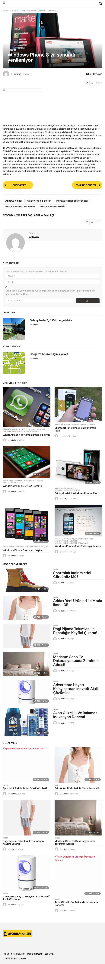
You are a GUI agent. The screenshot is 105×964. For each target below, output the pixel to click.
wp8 (20, 482)
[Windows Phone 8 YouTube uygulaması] (78, 520)
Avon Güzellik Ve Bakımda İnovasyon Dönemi (75, 715)
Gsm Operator (18, 954)
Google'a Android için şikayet (49, 354)
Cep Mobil (59, 539)
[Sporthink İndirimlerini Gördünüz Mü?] (26, 580)
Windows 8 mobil (10, 429)
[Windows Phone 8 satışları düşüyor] (26, 524)
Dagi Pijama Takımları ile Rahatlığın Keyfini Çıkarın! (75, 631)
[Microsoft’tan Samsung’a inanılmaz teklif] (78, 404)
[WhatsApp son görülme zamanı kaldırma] (26, 407)
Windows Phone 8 (14, 201)
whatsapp (22, 429)
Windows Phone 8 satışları (36, 547)
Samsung (75, 424)
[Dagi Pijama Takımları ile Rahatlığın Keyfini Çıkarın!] (26, 636)
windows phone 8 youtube (66, 541)
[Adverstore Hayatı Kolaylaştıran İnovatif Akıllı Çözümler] (26, 692)
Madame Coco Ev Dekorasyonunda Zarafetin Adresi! (76, 661)
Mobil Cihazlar (70, 539)
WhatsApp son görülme (13, 431)
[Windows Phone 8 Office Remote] (26, 462)
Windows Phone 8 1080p (39, 201)
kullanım (18, 480)
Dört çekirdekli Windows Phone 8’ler (76, 493)
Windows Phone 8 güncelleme (20, 206)
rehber (40, 480)
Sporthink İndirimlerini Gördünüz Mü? (72, 575)
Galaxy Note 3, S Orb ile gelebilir (51, 320)
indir (11, 480)
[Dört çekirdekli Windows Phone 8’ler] (78, 466)
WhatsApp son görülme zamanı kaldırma (26, 434)
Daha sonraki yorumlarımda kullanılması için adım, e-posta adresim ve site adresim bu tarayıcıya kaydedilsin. (50, 292)
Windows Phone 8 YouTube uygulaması (78, 546)
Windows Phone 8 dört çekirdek (72, 201)
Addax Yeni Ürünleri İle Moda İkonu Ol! (77, 603)
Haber (12, 50)
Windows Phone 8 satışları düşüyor (23, 550)
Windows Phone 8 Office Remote (22, 485)
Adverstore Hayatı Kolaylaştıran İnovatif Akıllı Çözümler (76, 689)
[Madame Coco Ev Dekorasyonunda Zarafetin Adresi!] (26, 664)
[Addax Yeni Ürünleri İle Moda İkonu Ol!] (26, 608)
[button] (100, 3)
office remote (30, 480)
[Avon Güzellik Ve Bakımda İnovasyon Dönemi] (26, 722)
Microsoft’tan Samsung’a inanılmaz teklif (75, 429)
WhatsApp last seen (36, 429)
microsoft (65, 424)
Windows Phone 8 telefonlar (67, 490)
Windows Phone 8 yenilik (52, 206)
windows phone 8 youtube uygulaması (71, 543)
